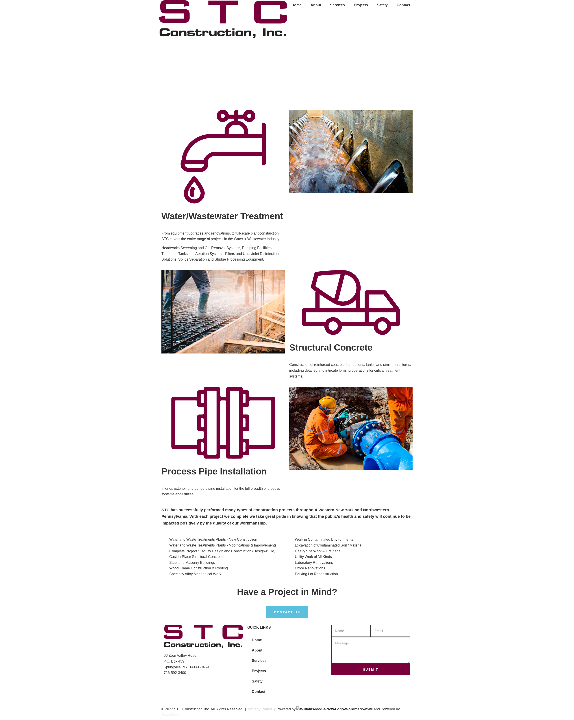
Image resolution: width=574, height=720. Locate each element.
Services (337, 5)
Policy (266, 709)
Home (296, 5)
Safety (382, 5)
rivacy (255, 709)
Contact (403, 5)
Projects (361, 5)
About (316, 5)
